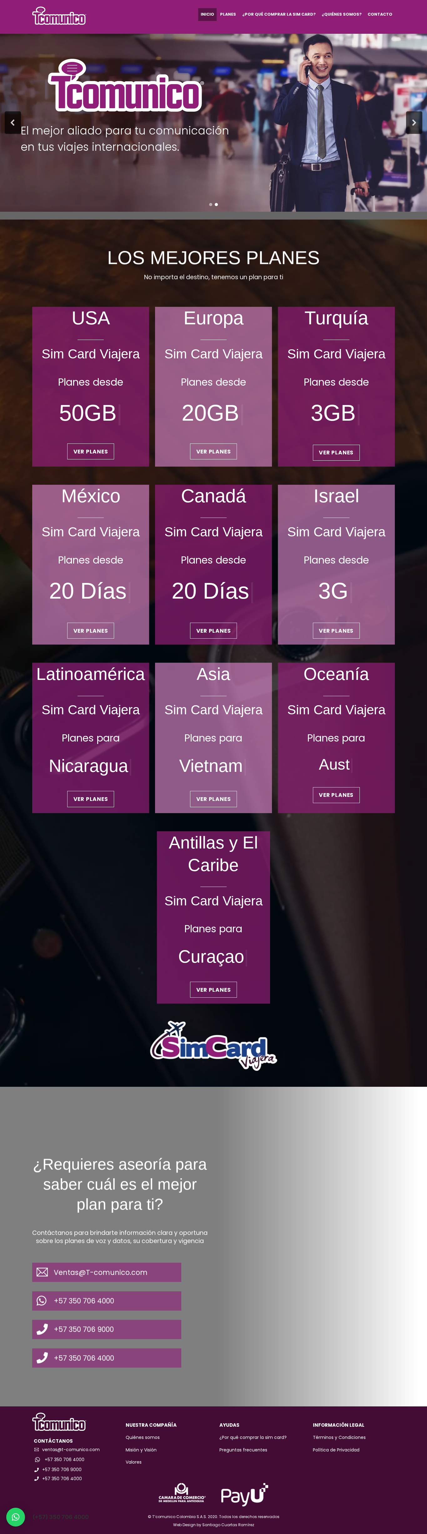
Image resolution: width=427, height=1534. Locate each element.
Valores (134, 1462)
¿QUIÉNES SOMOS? (342, 14)
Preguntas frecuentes (243, 1450)
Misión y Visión (141, 1450)
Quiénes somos (143, 1437)
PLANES (228, 14)
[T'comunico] (59, 22)
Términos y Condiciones (339, 1437)
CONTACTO (380, 14)
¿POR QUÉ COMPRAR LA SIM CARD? (279, 14)
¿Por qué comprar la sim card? (253, 1437)
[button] (13, 122)
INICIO (207, 14)
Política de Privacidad (336, 1450)
